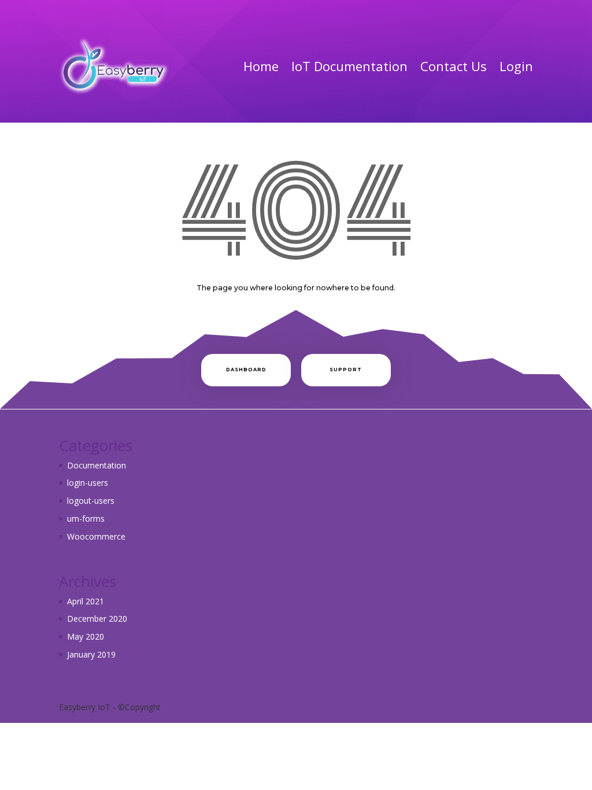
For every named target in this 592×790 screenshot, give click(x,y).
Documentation (96, 465)
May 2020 (85, 636)
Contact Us (453, 66)
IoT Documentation (349, 66)
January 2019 (91, 654)
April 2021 (85, 601)
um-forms (86, 518)
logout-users (90, 500)
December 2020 (97, 618)
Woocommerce (96, 536)
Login (516, 66)
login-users (87, 482)
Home (261, 66)
